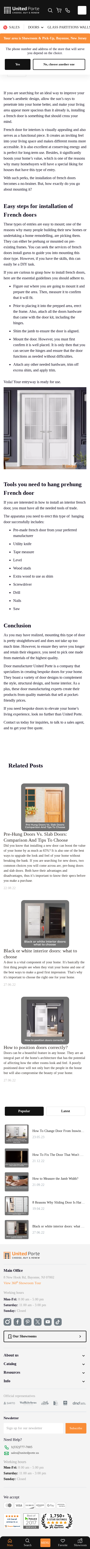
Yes (17, 64)
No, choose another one (59, 64)
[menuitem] (13, 27)
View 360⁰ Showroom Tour (22, 1283)
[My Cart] (58, 10)
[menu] (45, 28)
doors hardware (70, 311)
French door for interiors (22, 130)
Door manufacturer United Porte (28, 666)
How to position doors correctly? (36, 1047)
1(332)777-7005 (21, 1447)
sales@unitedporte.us (25, 1453)
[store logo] (22, 10)
